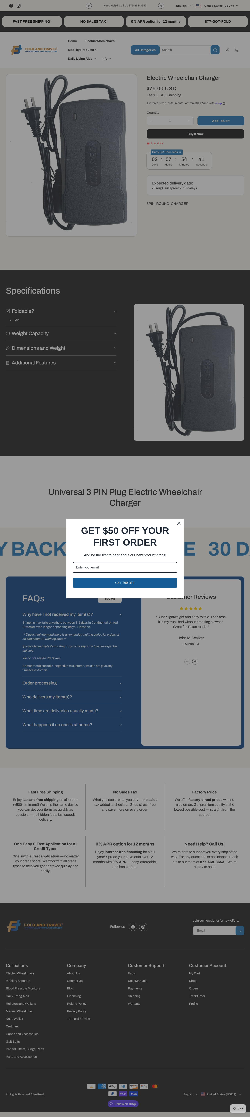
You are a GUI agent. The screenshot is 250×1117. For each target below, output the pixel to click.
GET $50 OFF (125, 583)
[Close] (179, 523)
